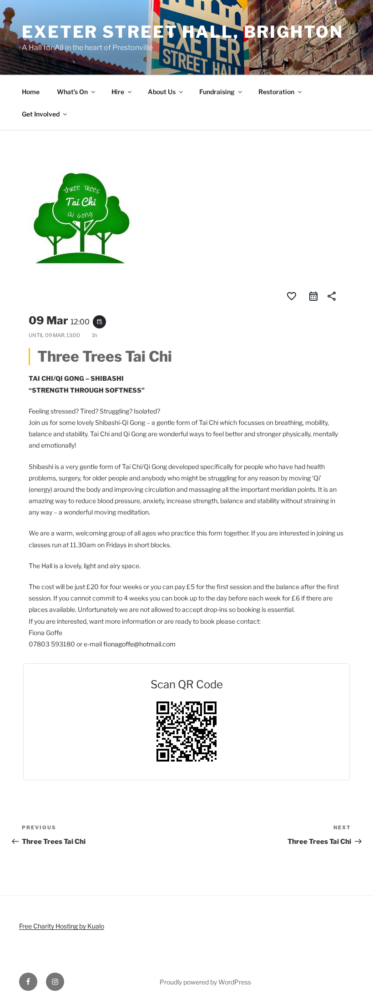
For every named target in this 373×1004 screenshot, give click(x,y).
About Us (162, 92)
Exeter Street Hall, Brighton (182, 32)
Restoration (276, 92)
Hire (117, 92)
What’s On (72, 92)
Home (31, 92)
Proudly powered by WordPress (205, 982)
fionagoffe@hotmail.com (139, 644)
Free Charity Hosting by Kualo (61, 926)
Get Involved (41, 114)
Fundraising (217, 92)
